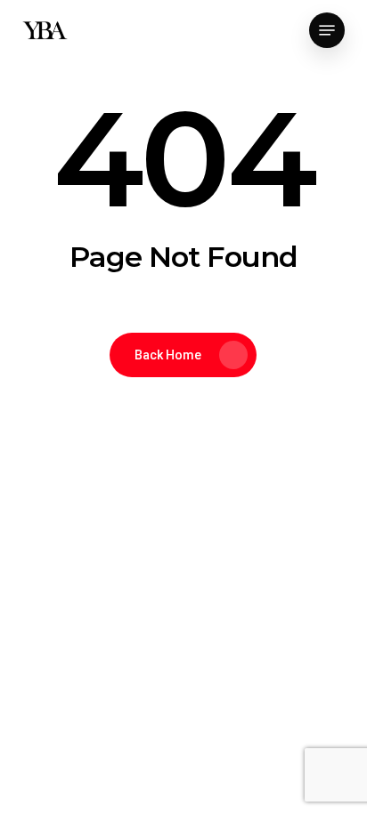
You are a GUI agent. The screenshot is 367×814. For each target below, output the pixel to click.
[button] (327, 30)
